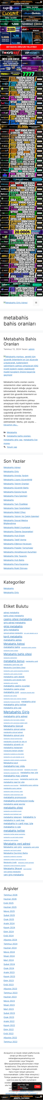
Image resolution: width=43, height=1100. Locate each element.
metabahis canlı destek (14, 676)
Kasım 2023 (9, 976)
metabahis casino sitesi (14, 689)
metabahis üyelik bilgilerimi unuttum (15, 865)
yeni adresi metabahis (12, 872)
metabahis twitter (14, 830)
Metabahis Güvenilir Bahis (16, 488)
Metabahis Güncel (13, 726)
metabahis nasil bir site (29, 779)
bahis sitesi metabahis (14, 615)
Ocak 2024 (9, 968)
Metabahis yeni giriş (13, 847)
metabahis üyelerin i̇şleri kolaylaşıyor (15, 859)
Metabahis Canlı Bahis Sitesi (14, 667)
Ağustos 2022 (10, 1037)
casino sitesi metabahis (18, 619)
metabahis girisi (28, 701)
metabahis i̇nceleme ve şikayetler (14, 754)
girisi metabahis (13, 626)
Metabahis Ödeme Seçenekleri (18, 531)
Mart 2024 (9, 960)
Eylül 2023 (9, 984)
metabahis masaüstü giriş (11, 773)
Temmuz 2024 (10, 944)
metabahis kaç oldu (14, 766)
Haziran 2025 (10, 907)
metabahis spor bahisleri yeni (13, 814)
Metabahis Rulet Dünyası (15, 568)
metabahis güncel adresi (13, 732)
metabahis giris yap (13, 440)
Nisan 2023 (9, 1005)
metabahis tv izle (12, 827)
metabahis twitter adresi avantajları (14, 834)
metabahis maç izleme (16, 775)
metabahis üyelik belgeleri (26, 862)
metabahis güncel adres (14, 729)
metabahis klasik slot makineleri (13, 769)
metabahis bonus (14, 661)
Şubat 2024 (9, 964)
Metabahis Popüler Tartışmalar (18, 548)
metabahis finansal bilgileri (12, 702)
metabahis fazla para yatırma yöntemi (15, 698)
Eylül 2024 (9, 936)
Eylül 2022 (8, 1033)
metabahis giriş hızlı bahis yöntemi (14, 720)
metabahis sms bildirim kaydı (13, 811)
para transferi (27, 869)
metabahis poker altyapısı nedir (13, 791)
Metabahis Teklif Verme (15, 540)
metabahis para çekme (13, 788)
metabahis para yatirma (29, 785)
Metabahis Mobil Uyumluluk (17, 527)
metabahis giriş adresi (15, 716)
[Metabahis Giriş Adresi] (15, 302)
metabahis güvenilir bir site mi (15, 741)
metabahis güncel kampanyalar (13, 738)
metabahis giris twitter (15, 704)
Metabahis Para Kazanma (16, 564)
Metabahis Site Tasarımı (15, 556)
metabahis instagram (13, 747)
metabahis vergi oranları (11, 840)
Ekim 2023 (9, 980)
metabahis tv (29, 817)
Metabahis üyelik (10, 862)
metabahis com (11, 692)
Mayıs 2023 (9, 1001)
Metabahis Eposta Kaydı (15, 492)
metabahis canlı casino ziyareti (13, 674)
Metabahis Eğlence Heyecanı (17, 544)
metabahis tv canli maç (14, 820)
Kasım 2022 (9, 1025)
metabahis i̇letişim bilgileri (13, 751)
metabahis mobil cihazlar (11, 779)
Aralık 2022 (9, 1021)
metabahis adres (13, 640)
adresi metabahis (11, 612)
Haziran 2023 (10, 997)
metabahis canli (32, 661)
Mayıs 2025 (9, 911)
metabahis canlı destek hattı (15, 680)
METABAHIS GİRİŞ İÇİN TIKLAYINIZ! (21, 47)
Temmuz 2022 (10, 1042)
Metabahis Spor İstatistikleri (17, 508)
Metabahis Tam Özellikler (16, 504)
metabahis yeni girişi (31, 847)
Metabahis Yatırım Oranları (16, 484)
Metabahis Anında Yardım (16, 475)
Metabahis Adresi (12, 467)
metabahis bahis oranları (19, 436)
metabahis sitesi (13, 807)
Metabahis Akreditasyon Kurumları (20, 552)
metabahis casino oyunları (17, 686)
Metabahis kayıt (11, 763)
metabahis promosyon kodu (19, 800)
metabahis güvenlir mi (14, 744)
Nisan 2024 (9, 956)
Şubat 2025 (9, 915)
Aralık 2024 (9, 923)
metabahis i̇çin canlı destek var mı (14, 757)
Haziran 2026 (10, 899)
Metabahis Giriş (11, 471)
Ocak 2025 (9, 919)
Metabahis (12, 432)
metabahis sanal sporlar (14, 804)
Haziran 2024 (10, 948)
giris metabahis (11, 629)
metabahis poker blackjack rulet (13, 794)
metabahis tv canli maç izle (18, 823)
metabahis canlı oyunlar (11, 683)
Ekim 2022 (9, 1029)
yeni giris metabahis (14, 874)
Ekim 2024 (9, 931)
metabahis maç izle (29, 772)
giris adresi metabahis (15, 622)
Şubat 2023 (9, 1013)
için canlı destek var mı (31, 633)
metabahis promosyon (15, 797)
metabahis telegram (13, 817)
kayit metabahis (13, 636)
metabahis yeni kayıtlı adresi (12, 850)
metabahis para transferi (11, 785)
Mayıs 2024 (9, 952)
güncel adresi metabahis (13, 633)
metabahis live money (30, 769)
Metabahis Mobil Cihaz (15, 512)
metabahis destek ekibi (27, 692)
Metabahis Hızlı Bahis (14, 560)
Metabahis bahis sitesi (18, 654)
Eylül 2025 (8, 903)
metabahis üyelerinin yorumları (13, 856)
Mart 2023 (9, 1009)
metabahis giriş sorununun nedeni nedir (15, 723)
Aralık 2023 (9, 972)
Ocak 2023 (9, 1017)
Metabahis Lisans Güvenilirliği (18, 479)
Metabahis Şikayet (13, 868)
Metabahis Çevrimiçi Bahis (16, 853)
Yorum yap (12, 447)
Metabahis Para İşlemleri (15, 496)
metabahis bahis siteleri (11, 650)
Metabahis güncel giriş (14, 735)
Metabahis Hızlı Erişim (14, 535)
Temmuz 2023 (10, 993)
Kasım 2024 (9, 927)
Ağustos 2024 (10, 940)
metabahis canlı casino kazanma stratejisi (16, 671)
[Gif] (21, 127)
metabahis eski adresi (10, 695)
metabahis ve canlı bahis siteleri (13, 837)
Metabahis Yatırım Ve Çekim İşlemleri (21, 516)
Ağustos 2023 (10, 989)
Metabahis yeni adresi (17, 843)
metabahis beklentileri (10, 658)
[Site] (21, 79)
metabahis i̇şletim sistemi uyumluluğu (15, 760)
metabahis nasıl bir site (14, 782)
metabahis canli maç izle (13, 665)
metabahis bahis (12, 647)
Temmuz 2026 (10, 895)
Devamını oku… (11, 425)
